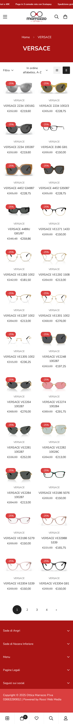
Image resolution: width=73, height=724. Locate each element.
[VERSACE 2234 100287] (19, 128)
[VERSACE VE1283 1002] (19, 256)
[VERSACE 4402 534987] (19, 170)
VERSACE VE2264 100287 (19, 404)
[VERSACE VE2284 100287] (19, 474)
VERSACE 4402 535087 (54, 188)
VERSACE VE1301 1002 (54, 316)
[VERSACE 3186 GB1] (54, 128)
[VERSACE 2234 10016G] (19, 87)
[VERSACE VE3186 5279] (19, 520)
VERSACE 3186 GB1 (54, 147)
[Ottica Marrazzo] (36, 16)
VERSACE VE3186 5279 (18, 538)
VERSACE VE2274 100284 (54, 404)
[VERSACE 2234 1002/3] (54, 87)
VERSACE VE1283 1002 (18, 275)
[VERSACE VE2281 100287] (19, 429)
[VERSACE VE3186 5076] (54, 474)
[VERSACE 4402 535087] (54, 170)
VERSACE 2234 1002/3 (54, 106)
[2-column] (66, 70)
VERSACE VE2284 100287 (19, 495)
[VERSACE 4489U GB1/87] (19, 211)
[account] (66, 718)
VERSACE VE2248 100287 (54, 359)
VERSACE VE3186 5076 (54, 493)
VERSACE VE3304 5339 (18, 583)
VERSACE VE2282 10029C (54, 450)
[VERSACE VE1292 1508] (54, 256)
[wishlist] (36, 718)
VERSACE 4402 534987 (19, 188)
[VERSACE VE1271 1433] (54, 211)
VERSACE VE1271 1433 (54, 229)
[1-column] (57, 70)
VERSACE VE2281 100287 (19, 450)
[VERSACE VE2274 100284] (54, 384)
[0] (65, 16)
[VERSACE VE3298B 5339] (54, 520)
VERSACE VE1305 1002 (18, 357)
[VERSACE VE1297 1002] (19, 297)
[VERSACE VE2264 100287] (19, 384)
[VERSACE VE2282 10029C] (54, 429)
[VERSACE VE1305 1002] (19, 338)
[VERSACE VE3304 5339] (19, 565)
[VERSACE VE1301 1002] (54, 297)
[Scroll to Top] (66, 702)
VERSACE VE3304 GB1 (54, 583)
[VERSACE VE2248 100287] (54, 338)
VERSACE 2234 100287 (19, 147)
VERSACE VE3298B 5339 (54, 540)
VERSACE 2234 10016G (18, 106)
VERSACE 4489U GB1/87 (19, 231)
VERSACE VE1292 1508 (54, 275)
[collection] (7, 718)
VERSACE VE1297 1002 (18, 316)
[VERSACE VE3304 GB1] (54, 565)
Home (26, 37)
